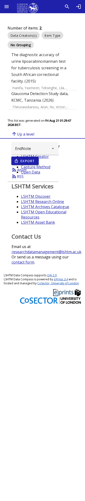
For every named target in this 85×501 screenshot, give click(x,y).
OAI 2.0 (52, 275)
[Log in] (78, 6)
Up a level (22, 134)
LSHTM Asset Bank (38, 222)
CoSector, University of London (58, 283)
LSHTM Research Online (42, 201)
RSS (17, 176)
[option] (24, 35)
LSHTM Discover (36, 196)
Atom (18, 170)
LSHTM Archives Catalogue (45, 206)
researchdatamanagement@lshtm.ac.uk (46, 251)
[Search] (67, 6)
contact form (23, 262)
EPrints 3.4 (61, 279)
